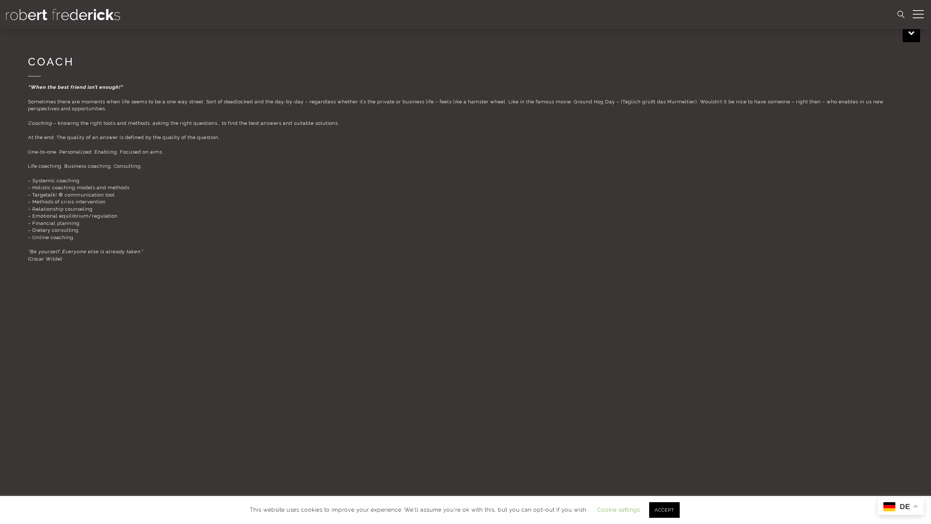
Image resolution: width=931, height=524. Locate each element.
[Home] (63, 14)
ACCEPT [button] (664, 510)
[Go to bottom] (911, 32)
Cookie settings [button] (618, 510)
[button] (918, 14)
